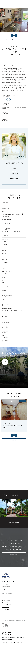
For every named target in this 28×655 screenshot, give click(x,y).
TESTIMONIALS (5, 607)
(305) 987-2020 (14, 173)
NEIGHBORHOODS (6, 604)
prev (12, 35)
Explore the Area (14, 522)
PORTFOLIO (5, 602)
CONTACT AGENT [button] (14, 183)
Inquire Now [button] (14, 59)
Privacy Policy (17, 642)
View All (14, 440)
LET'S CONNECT (6, 609)
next (15, 35)
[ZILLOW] (3, 614)
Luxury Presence (7, 639)
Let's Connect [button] (14, 554)
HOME (3, 598)
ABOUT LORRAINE (6, 600)
